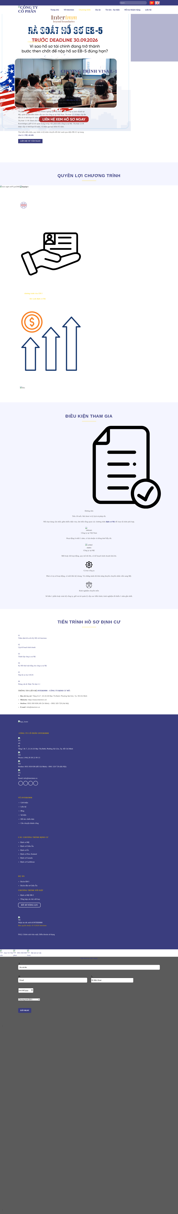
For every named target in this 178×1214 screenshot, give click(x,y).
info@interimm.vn (30, 778)
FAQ (20, 934)
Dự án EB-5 (24, 882)
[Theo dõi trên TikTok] (25, 783)
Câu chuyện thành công (30, 823)
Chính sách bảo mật (31, 934)
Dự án (98, 10)
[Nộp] (145, 2)
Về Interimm (69, 10)
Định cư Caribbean (27, 862)
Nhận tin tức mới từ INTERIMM (30, 923)
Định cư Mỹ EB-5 (27, 895)
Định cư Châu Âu (27, 846)
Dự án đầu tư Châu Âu (28, 886)
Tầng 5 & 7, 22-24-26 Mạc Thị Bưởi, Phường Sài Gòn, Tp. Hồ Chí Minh (45, 749)
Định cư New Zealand (28, 854)
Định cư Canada (26, 858)
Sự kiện (23, 815)
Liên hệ (148, 10)
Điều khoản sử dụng (47, 934)
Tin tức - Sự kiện (112, 10)
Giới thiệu (24, 803)
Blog (22, 811)
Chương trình (85, 10)
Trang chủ (54, 10)
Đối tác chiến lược (27, 819)
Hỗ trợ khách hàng (132, 10)
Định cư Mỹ (24, 842)
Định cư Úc (24, 850)
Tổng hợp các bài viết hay (30, 899)
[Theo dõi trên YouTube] (35, 783)
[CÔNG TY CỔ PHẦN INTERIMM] (30, 9)
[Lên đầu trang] (173, 1210)
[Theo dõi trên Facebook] (20, 783)
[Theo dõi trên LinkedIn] (30, 783)
